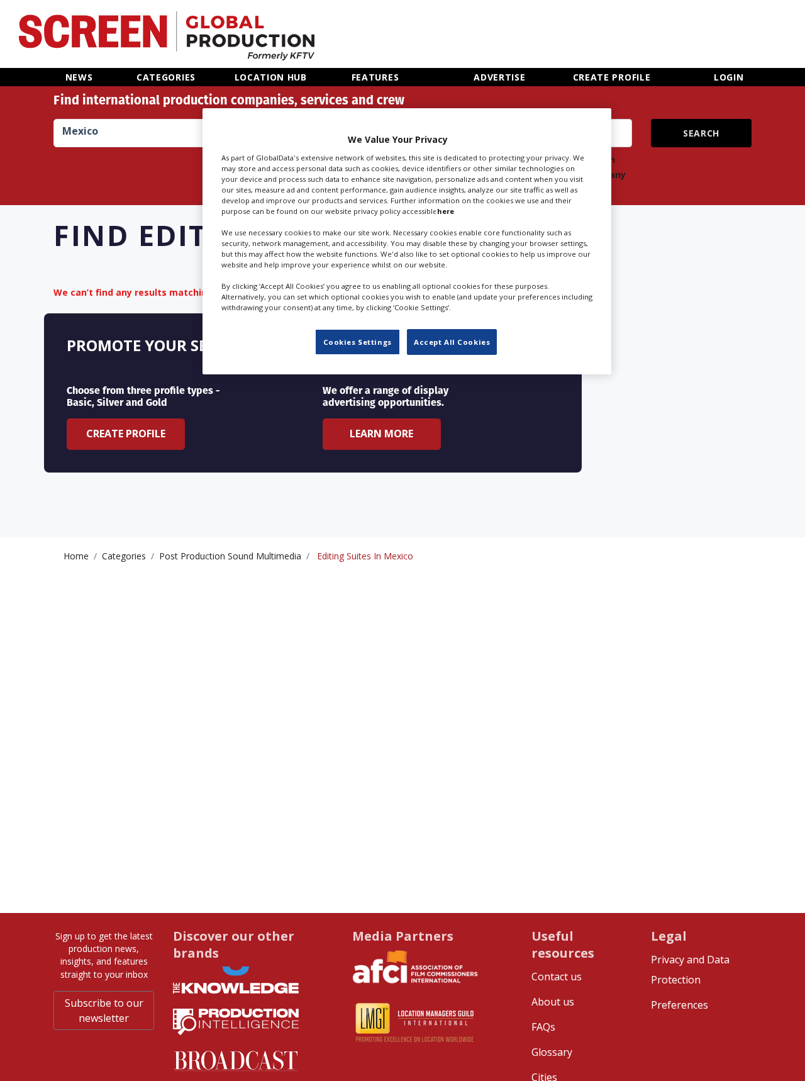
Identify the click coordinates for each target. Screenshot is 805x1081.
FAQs (543, 1027)
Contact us (556, 976)
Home (76, 556)
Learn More (381, 433)
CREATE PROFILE (612, 77)
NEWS (79, 77)
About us (552, 1002)
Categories (124, 556)
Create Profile (125, 433)
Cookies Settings (357, 341)
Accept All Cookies (452, 341)
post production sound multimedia (230, 556)
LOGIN (729, 77)
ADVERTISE (499, 77)
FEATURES (375, 77)
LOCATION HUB (271, 77)
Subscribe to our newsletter (104, 1010)
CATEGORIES (166, 77)
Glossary (551, 1052)
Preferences (679, 1005)
